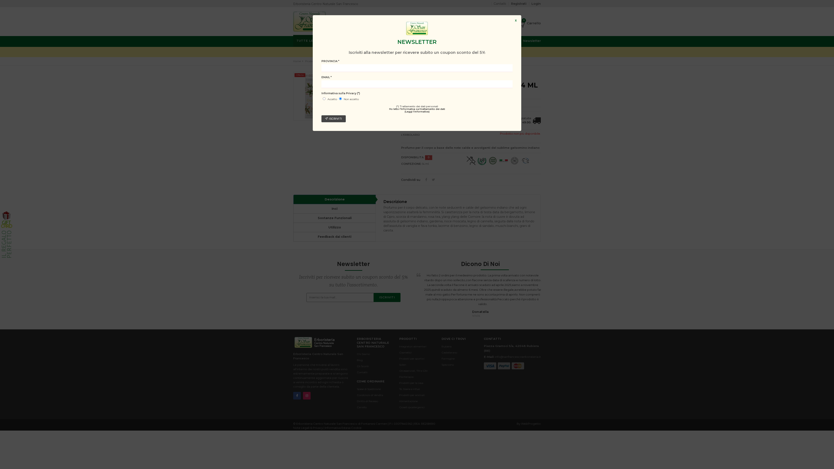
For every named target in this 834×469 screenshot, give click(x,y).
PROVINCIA (330, 61)
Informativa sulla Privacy (340, 93)
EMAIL (326, 77)
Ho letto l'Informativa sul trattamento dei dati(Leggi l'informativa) (417, 110)
